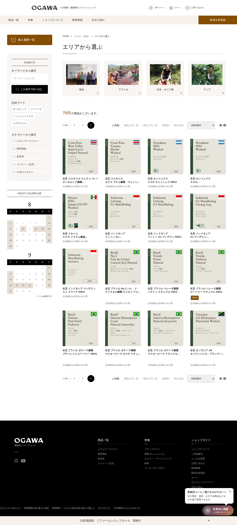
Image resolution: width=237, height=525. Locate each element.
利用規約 (56, 508)
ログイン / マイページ (202, 482)
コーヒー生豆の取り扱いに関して (79, 508)
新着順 (165, 125)
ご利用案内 (197, 454)
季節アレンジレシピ (155, 454)
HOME (66, 36)
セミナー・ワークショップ (158, 458)
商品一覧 (13, 20)
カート (194, 477)
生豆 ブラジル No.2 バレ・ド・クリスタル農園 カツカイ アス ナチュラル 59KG (122, 292)
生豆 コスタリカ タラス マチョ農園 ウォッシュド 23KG (122, 182)
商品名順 (178, 125)
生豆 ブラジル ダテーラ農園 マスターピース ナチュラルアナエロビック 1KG (163, 353)
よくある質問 (198, 458)
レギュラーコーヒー (28, 140)
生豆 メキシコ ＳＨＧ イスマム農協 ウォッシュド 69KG (74, 237)
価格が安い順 (131, 125)
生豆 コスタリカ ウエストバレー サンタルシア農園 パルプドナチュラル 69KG (80, 182)
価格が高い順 (150, 125)
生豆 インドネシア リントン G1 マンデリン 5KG (115, 237)
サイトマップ (104, 508)
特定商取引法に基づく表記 (36, 508)
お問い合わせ (198, 463)
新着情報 (77, 20)
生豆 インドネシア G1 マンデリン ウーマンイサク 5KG (201, 237)
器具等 (20, 156)
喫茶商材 (21, 148)
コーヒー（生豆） (26, 164)
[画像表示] (220, 125)
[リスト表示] (224, 125)
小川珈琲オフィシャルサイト (127, 508)
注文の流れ (98, 20)
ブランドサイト (152, 449)
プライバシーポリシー (10, 508)
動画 (147, 463)
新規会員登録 (218, 20)
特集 (30, 20)
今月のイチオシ (25, 172)
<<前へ (66, 125)
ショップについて (52, 20)
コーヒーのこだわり (155, 468)
